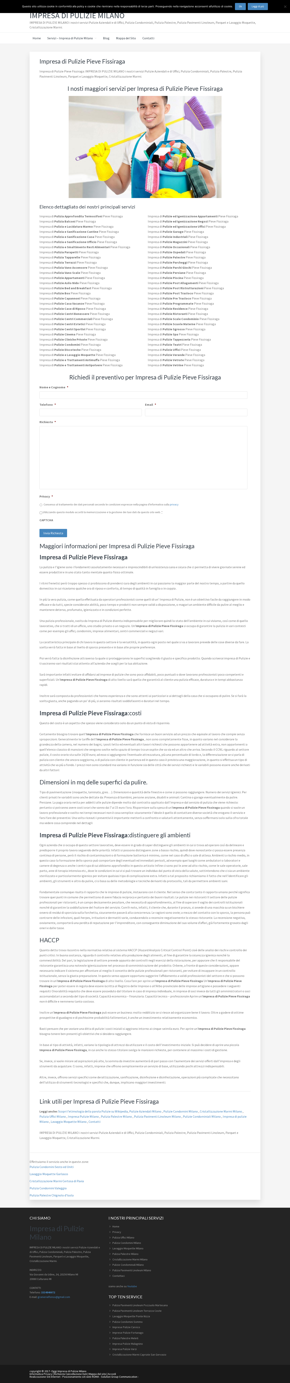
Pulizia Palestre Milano (117, 1116)
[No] (285, 6)
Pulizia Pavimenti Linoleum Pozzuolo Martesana (140, 1305)
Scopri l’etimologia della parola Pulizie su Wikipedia (93, 1111)
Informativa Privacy (41, 1374)
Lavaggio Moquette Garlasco (49, 1174)
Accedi (112, 1374)
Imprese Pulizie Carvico (126, 1327)
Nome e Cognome (53, 387)
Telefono (47, 405)
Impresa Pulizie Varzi (124, 1349)
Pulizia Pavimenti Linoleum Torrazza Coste (137, 1311)
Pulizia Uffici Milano (52, 1116)
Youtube (132, 1286)
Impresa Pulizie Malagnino (127, 1343)
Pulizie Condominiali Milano (202, 1116)
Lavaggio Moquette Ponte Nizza (131, 1316)
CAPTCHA (46, 520)
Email (150, 405)
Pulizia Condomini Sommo (127, 1322)
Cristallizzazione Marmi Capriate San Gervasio (139, 1354)
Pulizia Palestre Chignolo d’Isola (52, 1195)
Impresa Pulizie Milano (83, 1116)
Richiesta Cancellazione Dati (70, 1374)
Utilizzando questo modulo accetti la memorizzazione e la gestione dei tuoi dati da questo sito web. (103, 512)
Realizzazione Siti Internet (45, 1376)
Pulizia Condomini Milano (126, 1243)
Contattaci (118, 1276)
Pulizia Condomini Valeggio (48, 1188)
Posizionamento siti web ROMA (80, 1376)
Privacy (46, 496)
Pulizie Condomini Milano (180, 1111)
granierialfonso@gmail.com (54, 1297)
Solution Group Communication (119, 1376)
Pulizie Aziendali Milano (145, 1111)
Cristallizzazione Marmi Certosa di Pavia (57, 1181)
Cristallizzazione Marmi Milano (221, 1111)
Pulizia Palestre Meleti (125, 1338)
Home (115, 1226)
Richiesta (47, 422)
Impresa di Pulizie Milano (77, 15)
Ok (240, 6)
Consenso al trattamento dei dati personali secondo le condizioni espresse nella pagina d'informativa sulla (111, 504)
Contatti (94, 1122)
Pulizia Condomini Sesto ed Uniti (52, 1167)
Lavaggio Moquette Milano (69, 1122)
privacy (174, 504)
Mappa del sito (97, 1374)
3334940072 (48, 1292)
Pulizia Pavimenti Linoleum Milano (157, 1116)
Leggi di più (258, 6)
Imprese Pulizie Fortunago (127, 1332)
